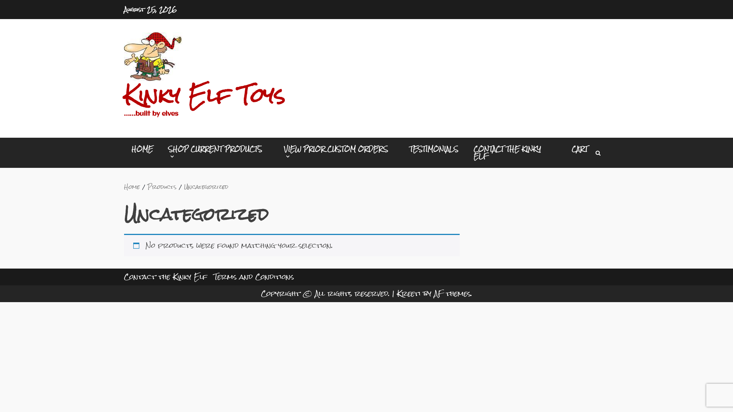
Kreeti (409, 293)
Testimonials (434, 149)
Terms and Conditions (254, 277)
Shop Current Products (215, 150)
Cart (580, 149)
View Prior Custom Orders (336, 150)
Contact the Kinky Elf (507, 152)
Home (142, 149)
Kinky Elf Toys (205, 95)
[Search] (598, 153)
